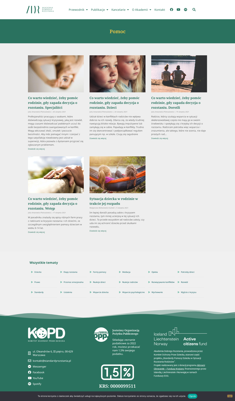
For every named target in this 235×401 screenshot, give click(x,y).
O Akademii (140, 10)
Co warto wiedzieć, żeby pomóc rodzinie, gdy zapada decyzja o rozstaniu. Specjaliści (53, 103)
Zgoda (192, 396)
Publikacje (98, 10)
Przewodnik (76, 10)
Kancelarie (118, 10)
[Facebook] (171, 9)
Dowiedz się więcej (36, 149)
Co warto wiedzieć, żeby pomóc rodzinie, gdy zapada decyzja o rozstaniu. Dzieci (115, 103)
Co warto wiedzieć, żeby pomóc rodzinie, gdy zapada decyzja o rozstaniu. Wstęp (53, 204)
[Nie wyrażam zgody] (230, 396)
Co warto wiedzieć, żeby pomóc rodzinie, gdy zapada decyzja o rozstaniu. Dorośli (176, 103)
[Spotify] (185, 9)
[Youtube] (178, 9)
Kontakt (159, 10)
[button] (194, 9)
